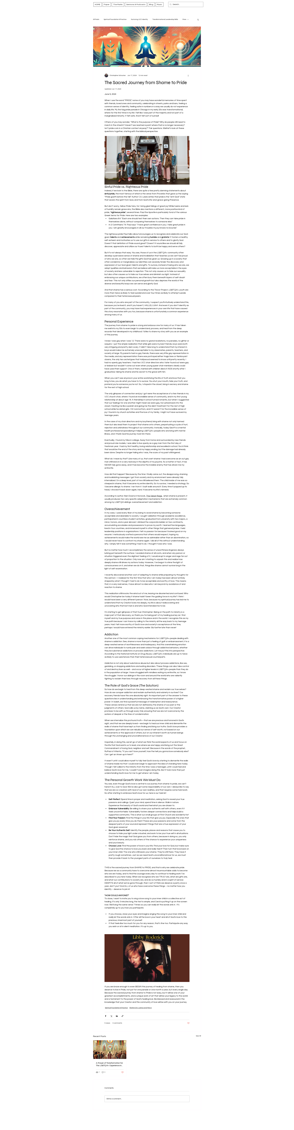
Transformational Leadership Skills (165, 19)
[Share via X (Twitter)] (111, 1016)
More (184, 19)
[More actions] (188, 75)
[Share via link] (122, 1016)
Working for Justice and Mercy (140, 1008)
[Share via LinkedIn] (117, 1016)
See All (198, 1036)
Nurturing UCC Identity (139, 19)
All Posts (96, 19)
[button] (198, 19)
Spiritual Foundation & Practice (115, 19)
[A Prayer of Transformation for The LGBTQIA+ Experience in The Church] (109, 1049)
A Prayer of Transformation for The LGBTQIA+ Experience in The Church (109, 1064)
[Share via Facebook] (106, 1016)
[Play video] (147, 958)
